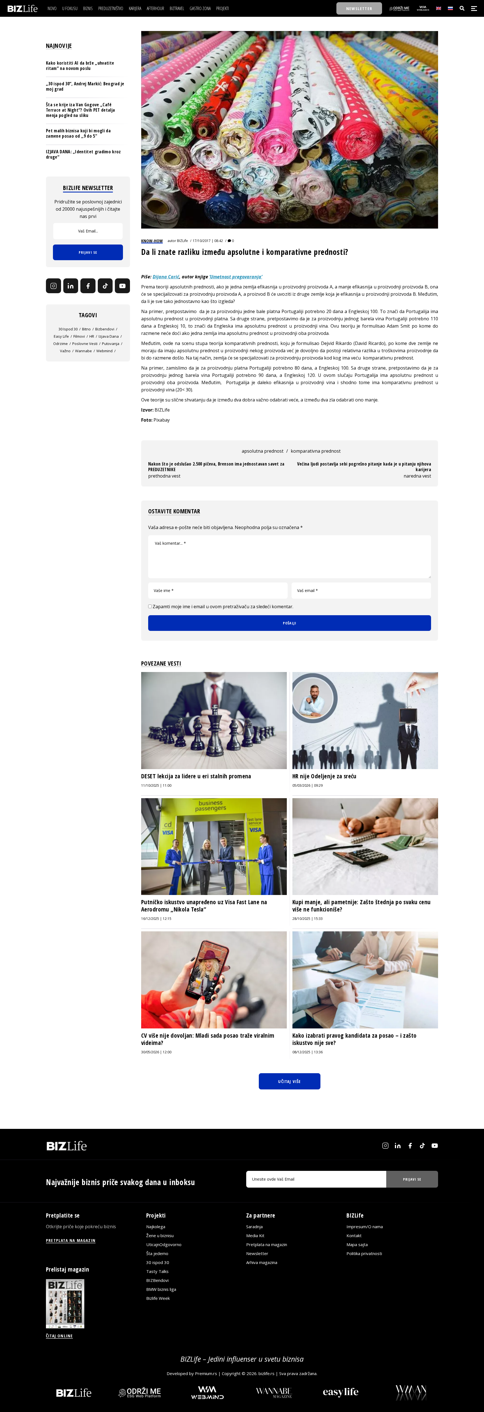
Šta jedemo (157, 1253)
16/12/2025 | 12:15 (156, 918)
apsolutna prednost (262, 451)
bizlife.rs (266, 1373)
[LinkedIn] (70, 285)
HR (91, 336)
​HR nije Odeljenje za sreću (324, 776)
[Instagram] (53, 285)
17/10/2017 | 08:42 (208, 240)
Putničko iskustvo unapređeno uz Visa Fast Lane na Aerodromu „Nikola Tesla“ (204, 905)
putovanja (110, 343)
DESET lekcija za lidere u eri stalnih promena (196, 776)
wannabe (83, 350)
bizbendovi (104, 329)
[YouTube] (122, 285)
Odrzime (60, 343)
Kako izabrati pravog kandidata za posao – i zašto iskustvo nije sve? (354, 1039)
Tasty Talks (157, 1271)
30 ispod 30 (68, 329)
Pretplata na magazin (266, 1244)
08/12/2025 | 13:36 (307, 1052)
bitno (86, 329)
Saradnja (254, 1227)
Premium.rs (206, 1373)
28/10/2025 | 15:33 (307, 918)
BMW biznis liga (161, 1289)
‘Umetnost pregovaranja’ (235, 277)
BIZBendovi (157, 1280)
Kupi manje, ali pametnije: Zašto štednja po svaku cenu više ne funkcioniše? (361, 905)
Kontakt (354, 1236)
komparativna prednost (316, 451)
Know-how (152, 240)
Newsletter (257, 1253)
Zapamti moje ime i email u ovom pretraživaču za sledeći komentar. (223, 606)
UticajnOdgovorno (164, 1244)
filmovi (79, 336)
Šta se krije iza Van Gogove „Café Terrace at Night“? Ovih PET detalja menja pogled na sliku (80, 110)
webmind (104, 350)
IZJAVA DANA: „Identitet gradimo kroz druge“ (83, 154)
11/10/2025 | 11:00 (156, 785)
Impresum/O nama (364, 1227)
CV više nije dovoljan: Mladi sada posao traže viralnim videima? (207, 1039)
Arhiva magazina (261, 1262)
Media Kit (255, 1236)
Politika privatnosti (364, 1253)
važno (65, 350)
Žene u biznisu (160, 1236)
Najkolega (155, 1227)
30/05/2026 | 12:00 (156, 1052)
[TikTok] (105, 285)
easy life (61, 336)
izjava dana (109, 336)
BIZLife (182, 240)
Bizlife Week (158, 1298)
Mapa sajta (357, 1244)
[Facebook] (88, 285)
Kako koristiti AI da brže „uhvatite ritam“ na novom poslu (80, 65)
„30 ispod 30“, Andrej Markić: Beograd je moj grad (85, 86)
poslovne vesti (84, 343)
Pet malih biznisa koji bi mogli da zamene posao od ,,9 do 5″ (78, 133)
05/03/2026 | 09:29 (307, 785)
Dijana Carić (166, 277)
